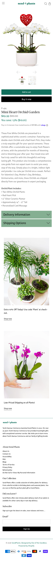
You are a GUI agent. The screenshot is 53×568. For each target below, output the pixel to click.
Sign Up (26, 529)
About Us (6, 451)
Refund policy (7, 470)
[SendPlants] (26, 3)
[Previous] (18, 72)
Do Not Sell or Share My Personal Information (19, 473)
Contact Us (7, 454)
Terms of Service (9, 465)
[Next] (35, 72)
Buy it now (26, 99)
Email (5, 516)
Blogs (4, 462)
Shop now (8, 319)
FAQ (4, 459)
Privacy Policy (7, 467)
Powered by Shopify (26, 546)
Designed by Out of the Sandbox (34, 543)
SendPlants (16, 543)
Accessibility (7, 457)
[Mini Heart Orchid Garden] (26, 39)
